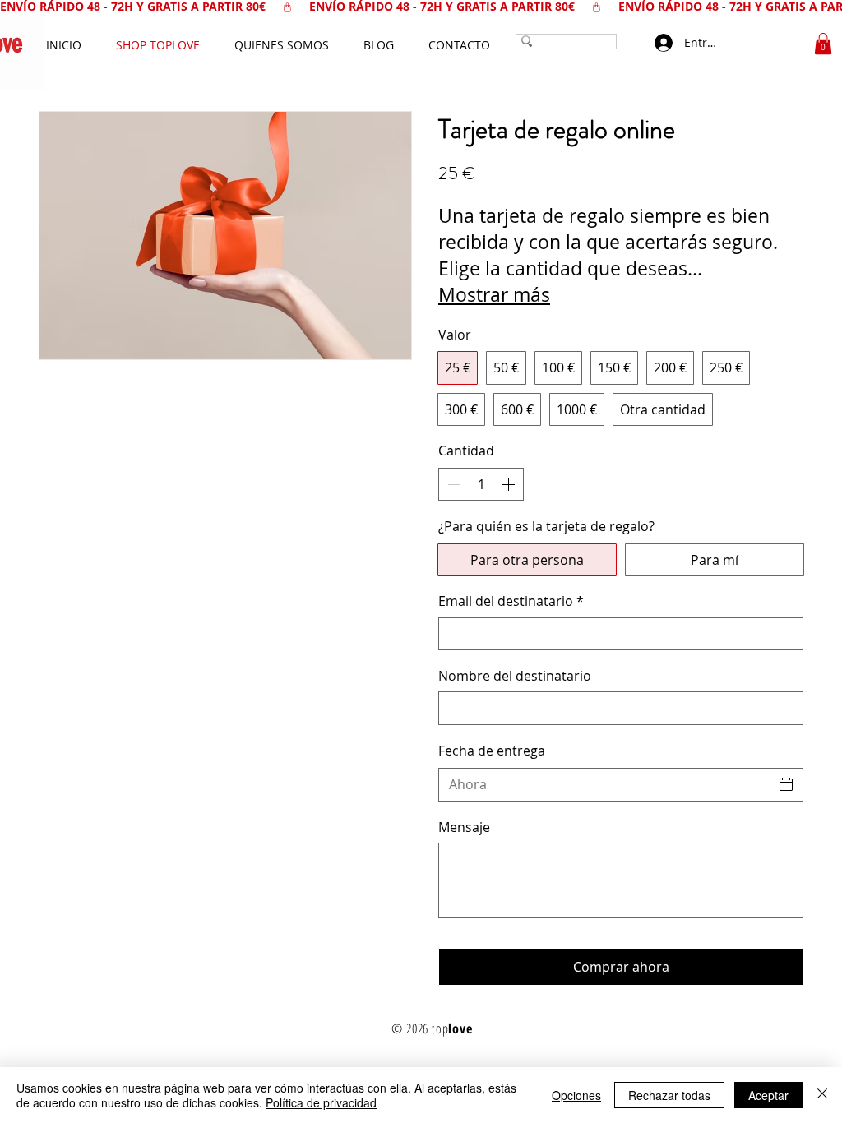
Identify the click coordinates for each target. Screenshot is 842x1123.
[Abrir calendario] (786, 784)
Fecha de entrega (491, 751)
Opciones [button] (576, 1095)
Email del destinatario (511, 601)
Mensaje (464, 827)
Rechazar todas (669, 1095)
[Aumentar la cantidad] (509, 484)
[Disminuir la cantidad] (452, 484)
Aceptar (768, 1095)
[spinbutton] (481, 484)
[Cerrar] (822, 1095)
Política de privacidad (321, 1102)
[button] (823, 43)
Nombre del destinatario (514, 676)
